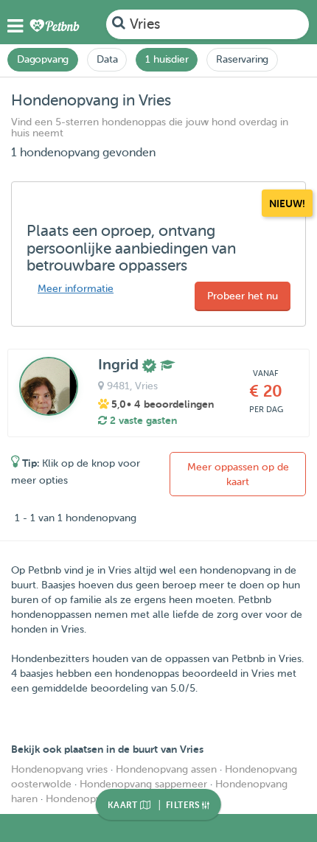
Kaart (124, 805)
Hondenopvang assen (166, 769)
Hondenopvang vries (59, 769)
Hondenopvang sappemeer (143, 784)
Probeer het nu (242, 296)
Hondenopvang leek (93, 798)
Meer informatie (76, 288)
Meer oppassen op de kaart (238, 474)
